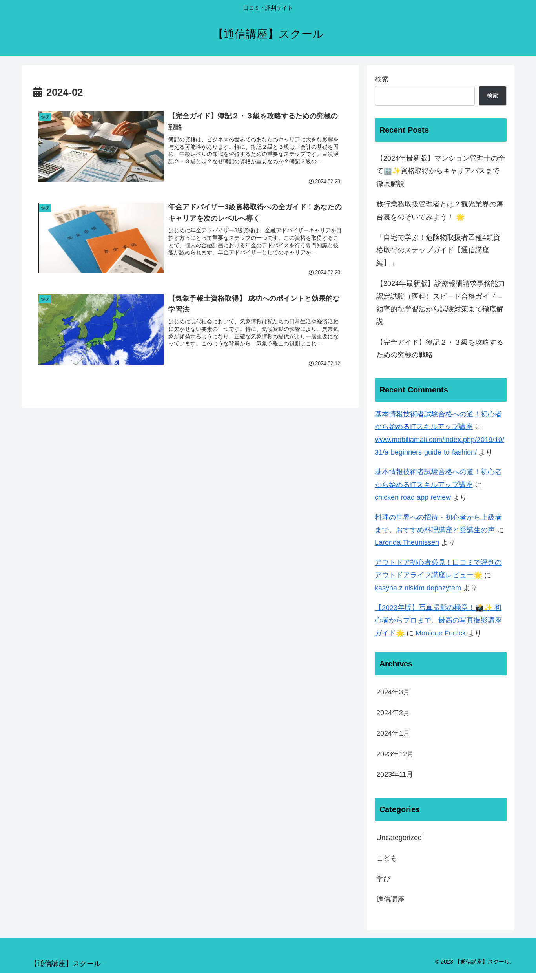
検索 (382, 79)
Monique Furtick (441, 633)
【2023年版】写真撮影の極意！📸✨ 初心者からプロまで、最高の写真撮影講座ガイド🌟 (438, 620)
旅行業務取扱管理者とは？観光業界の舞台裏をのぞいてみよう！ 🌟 (439, 210)
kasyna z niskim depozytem (418, 588)
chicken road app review (413, 497)
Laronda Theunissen (407, 542)
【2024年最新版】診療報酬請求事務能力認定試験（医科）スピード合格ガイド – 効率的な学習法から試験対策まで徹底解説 (440, 302)
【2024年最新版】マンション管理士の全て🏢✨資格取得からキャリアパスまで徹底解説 (440, 171)
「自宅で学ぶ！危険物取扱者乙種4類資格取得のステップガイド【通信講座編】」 (438, 250)
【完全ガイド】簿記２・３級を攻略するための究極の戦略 (439, 348)
